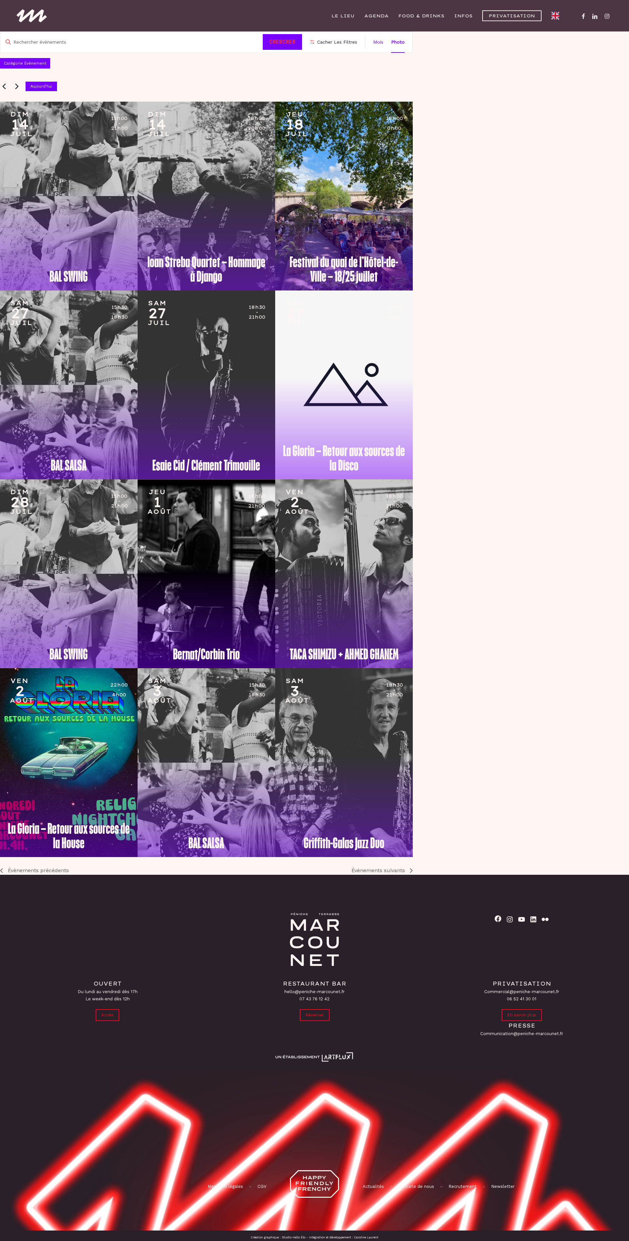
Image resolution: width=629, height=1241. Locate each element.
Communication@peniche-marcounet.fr (521, 1033)
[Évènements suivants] (17, 86)
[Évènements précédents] (4, 86)
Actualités (373, 1186)
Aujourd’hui (41, 86)
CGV (261, 1186)
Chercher (282, 41)
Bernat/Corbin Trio (206, 654)
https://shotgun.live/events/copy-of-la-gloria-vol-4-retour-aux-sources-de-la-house (28, 693)
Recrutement (462, 1186)
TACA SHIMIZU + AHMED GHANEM (344, 654)
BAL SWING (68, 277)
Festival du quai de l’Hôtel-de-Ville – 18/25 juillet (344, 269)
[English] (556, 16)
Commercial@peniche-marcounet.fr (521, 991)
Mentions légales (225, 1186)
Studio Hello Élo (293, 1237)
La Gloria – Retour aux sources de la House (69, 836)
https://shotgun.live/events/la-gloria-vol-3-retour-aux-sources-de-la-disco (303, 315)
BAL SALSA (68, 465)
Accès (107, 1014)
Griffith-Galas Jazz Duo (344, 843)
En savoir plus (521, 1014)
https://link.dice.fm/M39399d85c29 (166, 126)
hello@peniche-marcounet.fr (314, 991)
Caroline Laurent (366, 1237)
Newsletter (503, 1186)
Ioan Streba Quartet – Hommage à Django (206, 269)
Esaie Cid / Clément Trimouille (206, 465)
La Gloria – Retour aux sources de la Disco (344, 458)
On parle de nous (415, 1186)
